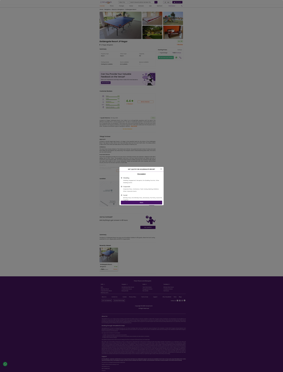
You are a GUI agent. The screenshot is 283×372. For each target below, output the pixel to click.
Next (141, 203)
